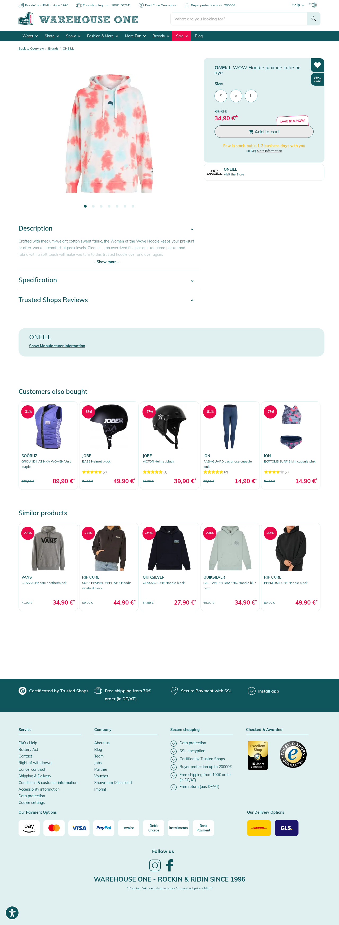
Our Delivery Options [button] (265, 813)
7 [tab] (133, 206)
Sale (180, 36)
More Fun (133, 36)
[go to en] (94, 24)
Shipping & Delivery (35, 776)
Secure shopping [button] (185, 730)
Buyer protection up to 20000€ (213, 5)
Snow (71, 36)
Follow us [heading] (163, 851)
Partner (100, 769)
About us (102, 743)
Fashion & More (101, 36)
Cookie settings (32, 802)
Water (28, 36)
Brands (159, 36)
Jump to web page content (22, 2)
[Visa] (79, 828)
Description (35, 228)
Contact (25, 756)
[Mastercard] (54, 828)
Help (296, 5)
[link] (48, 445)
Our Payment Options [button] (38, 813)
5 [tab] (117, 206)
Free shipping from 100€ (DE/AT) (107, 5)
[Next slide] (190, 136)
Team (99, 756)
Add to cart (266, 132)
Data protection (32, 796)
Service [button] (25, 730)
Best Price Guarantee (160, 5)
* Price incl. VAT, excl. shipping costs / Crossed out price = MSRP (169, 888)
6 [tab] (125, 206)
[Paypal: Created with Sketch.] (103, 828)
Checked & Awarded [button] (264, 730)
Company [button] (102, 730)
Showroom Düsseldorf (113, 782)
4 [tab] (109, 206)
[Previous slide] (27, 136)
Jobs (98, 762)
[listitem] (201, 743)
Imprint (100, 789)
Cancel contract (32, 769)
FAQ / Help (28, 743)
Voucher (101, 776)
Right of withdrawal (35, 762)
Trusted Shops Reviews (53, 300)
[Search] (313, 18)
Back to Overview (31, 48)
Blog (199, 36)
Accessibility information (39, 789)
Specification (38, 280)
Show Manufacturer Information (57, 345)
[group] (53, 691)
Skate (50, 36)
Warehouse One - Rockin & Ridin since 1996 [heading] (169, 879)
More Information (269, 151)
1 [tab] (85, 206)
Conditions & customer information (48, 782)
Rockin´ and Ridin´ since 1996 (46, 5)
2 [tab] (93, 206)
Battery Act (28, 749)
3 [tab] (101, 206)
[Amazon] (29, 828)
